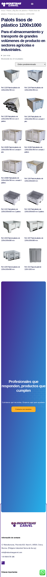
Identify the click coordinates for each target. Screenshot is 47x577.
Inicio (3, 10)
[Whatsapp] (3, 562)
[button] (32, 4)
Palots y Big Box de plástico (17, 10)
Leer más (6, 55)
